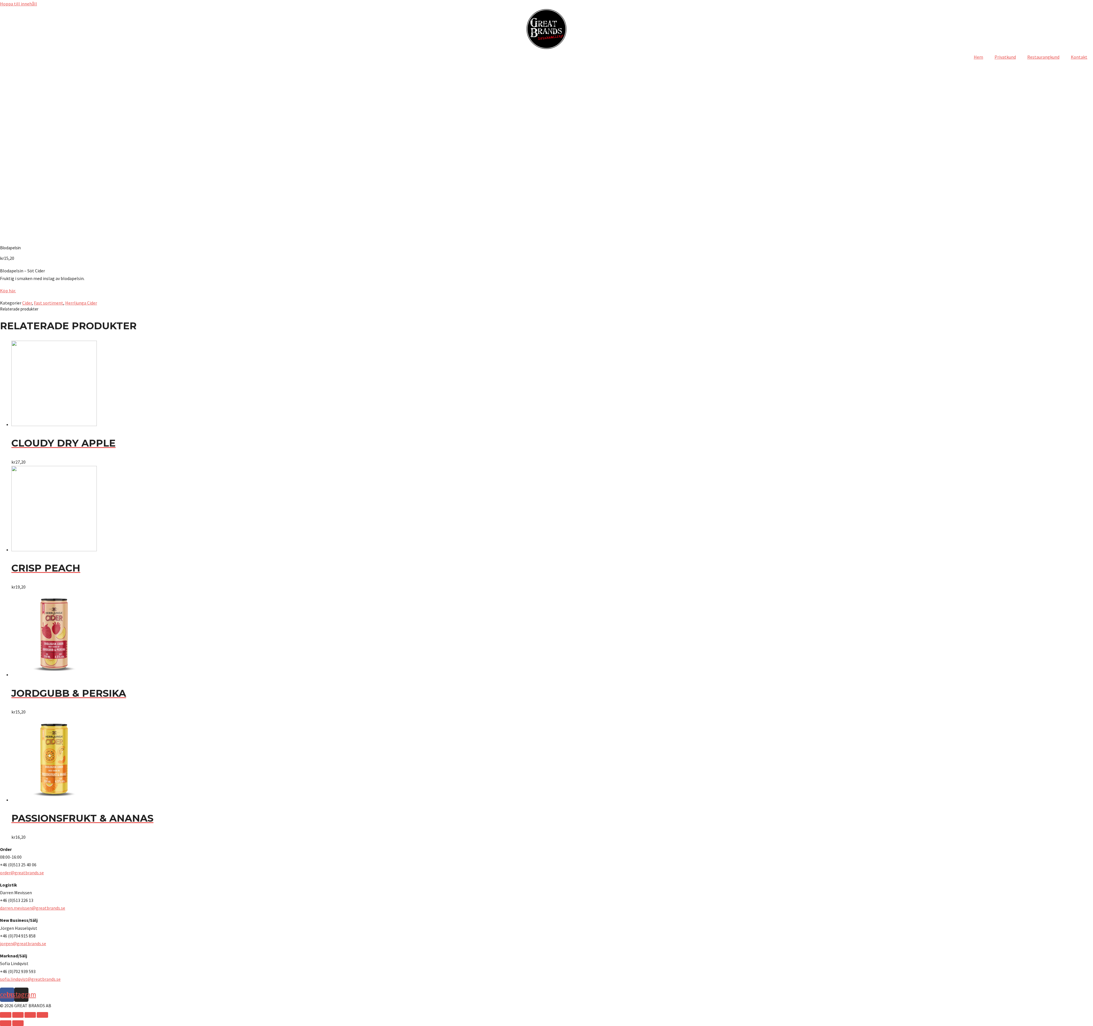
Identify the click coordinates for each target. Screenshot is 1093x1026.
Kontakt (1079, 57)
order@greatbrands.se (22, 872)
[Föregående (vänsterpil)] (5, 1023)
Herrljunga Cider (81, 303)
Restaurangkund (1043, 57)
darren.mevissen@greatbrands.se (32, 908)
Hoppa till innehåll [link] (18, 4)
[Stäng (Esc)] (5, 1015)
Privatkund (1005, 57)
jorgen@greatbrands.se (23, 943)
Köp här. (8, 290)
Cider (27, 303)
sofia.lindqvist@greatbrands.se (30, 979)
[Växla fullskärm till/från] (30, 1015)
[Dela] (18, 1015)
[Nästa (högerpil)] (18, 1023)
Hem (978, 57)
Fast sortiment (48, 303)
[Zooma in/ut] (42, 1015)
